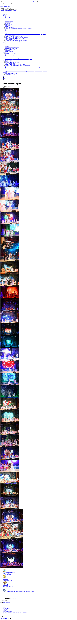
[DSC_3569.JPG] (11, 523)
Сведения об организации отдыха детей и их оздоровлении (15, 64)
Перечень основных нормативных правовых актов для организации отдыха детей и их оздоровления (26, 71)
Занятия (4, 52)
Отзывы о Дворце (9, 21)
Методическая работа (7, 60)
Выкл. (44, 1)
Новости (7, 43)
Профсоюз (7, 23)
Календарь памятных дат (10, 49)
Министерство (10, 584)
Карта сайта (7, 25)
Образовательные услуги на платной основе (14, 56)
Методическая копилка (10, 63)
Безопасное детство (9, 51)
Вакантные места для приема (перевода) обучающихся (16, 37)
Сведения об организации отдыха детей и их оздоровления (17, 65)
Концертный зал (8, 24)
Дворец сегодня (8, 16)
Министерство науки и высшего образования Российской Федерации (21, 591)
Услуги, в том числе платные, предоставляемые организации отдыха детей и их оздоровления (24, 68)
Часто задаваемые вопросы (10, 74)
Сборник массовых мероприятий (12, 47)
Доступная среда (8, 69)
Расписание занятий (9, 55)
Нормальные (20, 1)
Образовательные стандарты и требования (14, 41)
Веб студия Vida (3, 618)
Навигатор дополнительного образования (13, 57)
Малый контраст (31, 1)
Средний (9, 1)
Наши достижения (9, 18)
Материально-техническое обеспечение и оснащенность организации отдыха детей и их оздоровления (26, 67)
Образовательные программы (11, 54)
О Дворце (5, 15)
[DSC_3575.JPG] (11, 538)
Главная (4, 76)
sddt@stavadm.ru (6, 602)
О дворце (5, 78)
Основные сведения (9, 27)
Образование (8, 30)
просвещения (5, 585)
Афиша (6, 44)
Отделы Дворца (8, 19)
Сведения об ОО (6, 26)
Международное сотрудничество (12, 39)
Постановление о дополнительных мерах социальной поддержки (18, 59)
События (5, 42)
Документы (7, 29)
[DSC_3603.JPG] (11, 553)
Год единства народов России (11, 48)
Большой (13, 1)
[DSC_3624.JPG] (11, 567)
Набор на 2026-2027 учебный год (12, 53)
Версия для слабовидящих (5, 6)
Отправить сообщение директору (12, 73)
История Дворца (8, 17)
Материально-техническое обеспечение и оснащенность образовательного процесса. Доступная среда (26, 34)
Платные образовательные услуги (12, 35)
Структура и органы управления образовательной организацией (18, 28)
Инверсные (25, 1)
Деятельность (8, 66)
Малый (5, 1)
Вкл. (42, 1)
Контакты (5, 72)
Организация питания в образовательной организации (16, 40)
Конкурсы (7, 46)
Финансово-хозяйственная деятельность (13, 36)
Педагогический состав (10, 33)
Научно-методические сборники (12, 62)
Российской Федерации (8, 586)
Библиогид (7, 50)
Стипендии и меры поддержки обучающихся (14, 38)
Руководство (7, 31)
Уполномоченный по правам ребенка (8, 10)
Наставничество (8, 61)
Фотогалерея (8, 22)
